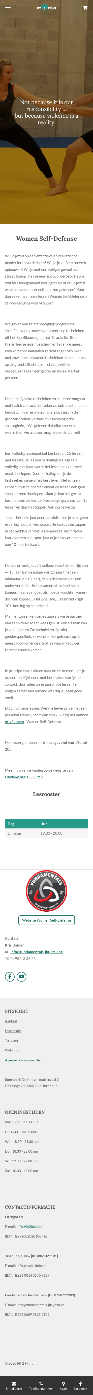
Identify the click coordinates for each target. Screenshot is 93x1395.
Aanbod (11, 1021)
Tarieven (11, 1040)
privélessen (14, 721)
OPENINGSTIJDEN (25, 1112)
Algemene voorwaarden (23, 1060)
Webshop (12, 1050)
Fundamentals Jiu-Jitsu (24, 777)
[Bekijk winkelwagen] (85, 7)
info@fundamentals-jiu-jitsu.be (36, 952)
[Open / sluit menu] (7, 7)
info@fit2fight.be (29, 1226)
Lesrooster (13, 1030)
